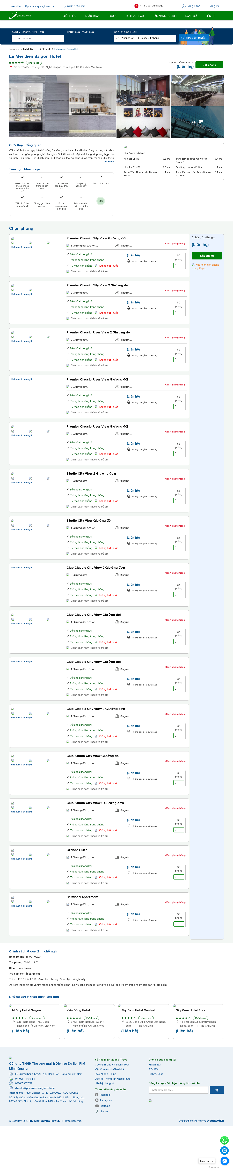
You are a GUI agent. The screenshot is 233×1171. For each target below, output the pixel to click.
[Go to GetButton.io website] (213, 1167)
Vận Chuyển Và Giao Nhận (110, 1069)
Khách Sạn (28, 49)
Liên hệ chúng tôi (104, 1083)
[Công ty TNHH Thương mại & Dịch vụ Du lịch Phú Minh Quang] (20, 15)
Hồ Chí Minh (44, 49)
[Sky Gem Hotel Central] (143, 1005)
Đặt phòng (209, 64)
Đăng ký (213, 6)
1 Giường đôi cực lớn (83, 245)
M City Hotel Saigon (26, 1010)
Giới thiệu (69, 15)
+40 (194, 122)
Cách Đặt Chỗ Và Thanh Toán (112, 1064)
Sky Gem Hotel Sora (190, 1010)
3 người (124, 245)
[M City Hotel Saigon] (34, 1005)
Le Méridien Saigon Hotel (66, 49)
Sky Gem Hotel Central (138, 1010)
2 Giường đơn (79, 292)
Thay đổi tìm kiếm (195, 38)
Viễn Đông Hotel (78, 1010)
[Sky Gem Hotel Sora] (198, 1005)
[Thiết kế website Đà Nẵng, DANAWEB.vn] (217, 1120)
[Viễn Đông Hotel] (89, 1005)
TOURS (153, 1069)
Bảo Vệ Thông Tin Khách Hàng (112, 1078)
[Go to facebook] (225, 1161)
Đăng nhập (193, 6)
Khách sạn (33, 62)
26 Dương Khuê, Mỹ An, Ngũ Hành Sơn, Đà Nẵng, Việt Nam (48, 1073)
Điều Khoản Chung (105, 1073)
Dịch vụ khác (156, 1073)
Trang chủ (14, 49)
